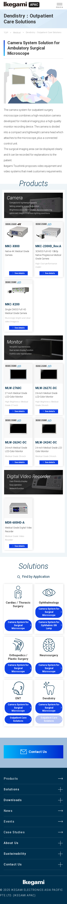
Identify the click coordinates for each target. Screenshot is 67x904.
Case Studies (14, 832)
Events (9, 821)
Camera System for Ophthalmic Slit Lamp (49, 625)
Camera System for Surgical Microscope (18, 625)
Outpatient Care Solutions (18, 719)
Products (11, 778)
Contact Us (38, 752)
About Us (11, 843)
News (8, 811)
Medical (17, 32)
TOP (6, 32)
